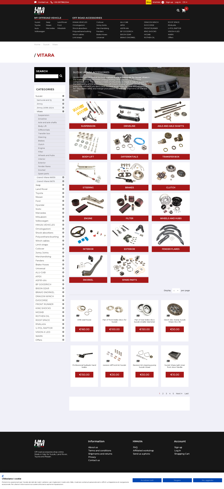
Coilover (100, 22)
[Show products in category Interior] (88, 234)
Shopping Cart (182, 454)
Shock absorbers (80, 28)
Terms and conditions (99, 450)
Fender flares (171, 249)
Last (187, 393)
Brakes (129, 187)
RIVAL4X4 (172, 25)
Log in (178, 2)
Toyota (37, 25)
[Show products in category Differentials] (130, 144)
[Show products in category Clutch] (171, 173)
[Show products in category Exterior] (130, 234)
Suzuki (37, 22)
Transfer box (170, 157)
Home (37, 44)
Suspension (88, 126)
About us (93, 447)
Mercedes (50, 28)
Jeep (48, 22)
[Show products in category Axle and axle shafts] (171, 111)
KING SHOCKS (150, 31)
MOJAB (147, 34)
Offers (170, 37)
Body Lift (88, 157)
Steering (88, 187)
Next (178, 393)
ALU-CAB (124, 22)
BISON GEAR (125, 34)
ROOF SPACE (173, 22)
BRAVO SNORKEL (127, 37)
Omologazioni (79, 25)
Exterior (129, 249)
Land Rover (62, 22)
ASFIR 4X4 (124, 28)
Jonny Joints (101, 25)
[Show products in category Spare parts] (130, 265)
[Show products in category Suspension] (88, 111)
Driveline (129, 126)
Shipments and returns (100, 454)
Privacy (92, 457)
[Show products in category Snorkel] (88, 265)
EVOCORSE (149, 25)
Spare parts (129, 280)
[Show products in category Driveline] (130, 113)
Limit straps (77, 37)
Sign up (169, 2)
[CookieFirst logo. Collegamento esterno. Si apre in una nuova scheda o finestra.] (3, 476)
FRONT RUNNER (151, 28)
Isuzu (37, 28)
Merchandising (102, 28)
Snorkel (88, 280)
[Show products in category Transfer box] (171, 142)
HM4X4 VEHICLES (80, 22)
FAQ (135, 447)
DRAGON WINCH (151, 22)
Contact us (94, 460)
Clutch (170, 187)
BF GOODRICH (126, 31)
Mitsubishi (61, 28)
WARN (170, 34)
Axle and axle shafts (171, 126)
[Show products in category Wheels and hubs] (171, 204)
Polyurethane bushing (82, 31)
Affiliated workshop (143, 450)
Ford (59, 25)
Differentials (129, 157)
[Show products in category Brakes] (130, 173)
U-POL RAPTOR (174, 28)
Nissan (48, 25)
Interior (88, 249)
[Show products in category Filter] (130, 204)
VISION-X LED (174, 31)
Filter (129, 218)
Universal (100, 37)
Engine (88, 218)
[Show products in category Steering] (88, 173)
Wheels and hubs (171, 218)
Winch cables (78, 34)
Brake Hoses (101, 34)
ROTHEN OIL (149, 37)
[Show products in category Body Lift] (88, 142)
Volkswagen (40, 31)
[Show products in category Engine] (88, 204)
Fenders (99, 31)
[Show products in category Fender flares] (171, 234)
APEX (122, 25)
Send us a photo (141, 454)
